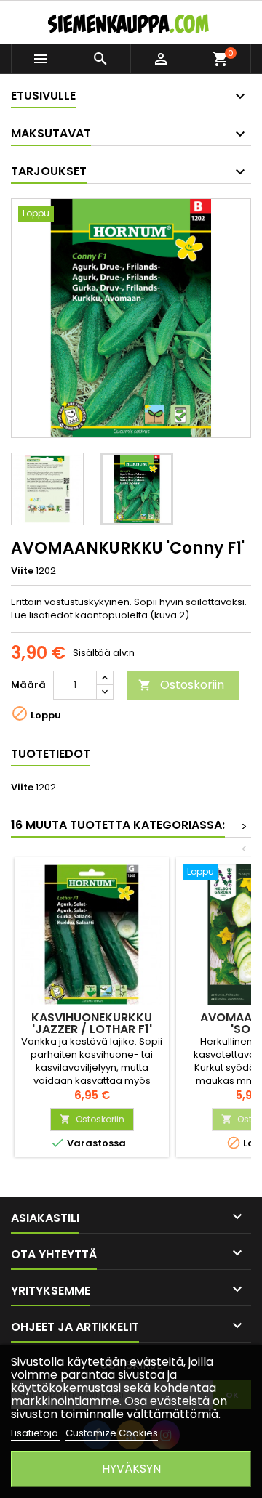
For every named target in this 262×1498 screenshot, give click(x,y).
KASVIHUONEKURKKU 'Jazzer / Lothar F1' (91, 1023)
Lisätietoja (35, 1433)
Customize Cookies (112, 1433)
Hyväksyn (131, 1468)
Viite (22, 571)
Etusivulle (43, 95)
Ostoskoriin (181, 684)
